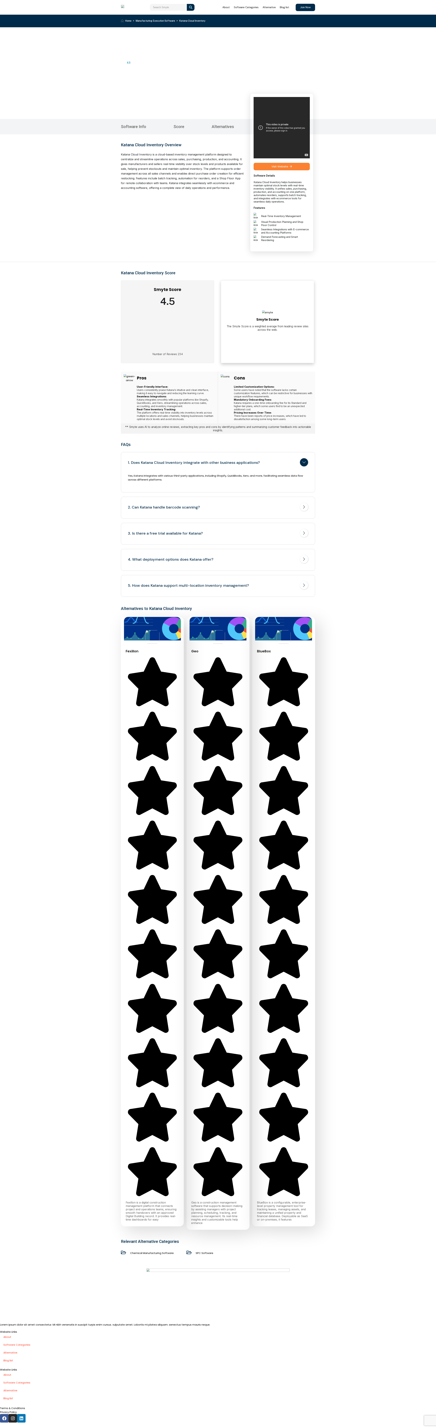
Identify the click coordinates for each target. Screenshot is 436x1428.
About (226, 7)
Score (179, 126)
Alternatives (223, 126)
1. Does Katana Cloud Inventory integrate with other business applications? (194, 463)
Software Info (133, 126)
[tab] (218, 463)
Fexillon (132, 651)
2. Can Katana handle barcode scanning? (164, 507)
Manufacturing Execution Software (155, 20)
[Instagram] (13, 1418)
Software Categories (246, 7)
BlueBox (264, 651)
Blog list (284, 7)
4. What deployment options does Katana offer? (170, 559)
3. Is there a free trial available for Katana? (165, 533)
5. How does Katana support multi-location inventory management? (188, 585)
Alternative (269, 7)
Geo (194, 651)
